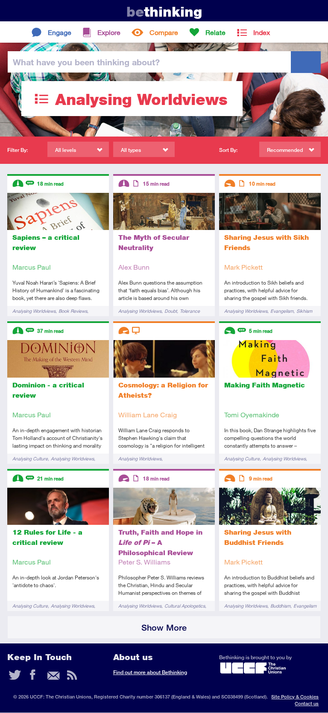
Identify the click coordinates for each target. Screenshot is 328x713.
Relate (215, 32)
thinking (164, 11)
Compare (163, 32)
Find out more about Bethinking (150, 672)
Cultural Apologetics (184, 605)
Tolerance (190, 311)
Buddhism (280, 605)
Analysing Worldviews (34, 311)
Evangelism (281, 311)
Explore (108, 32)
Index (261, 32)
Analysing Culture (30, 458)
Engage (59, 32)
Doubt (170, 311)
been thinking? (86, 62)
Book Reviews (73, 311)
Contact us (307, 703)
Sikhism (304, 311)
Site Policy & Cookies (295, 696)
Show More (164, 627)
